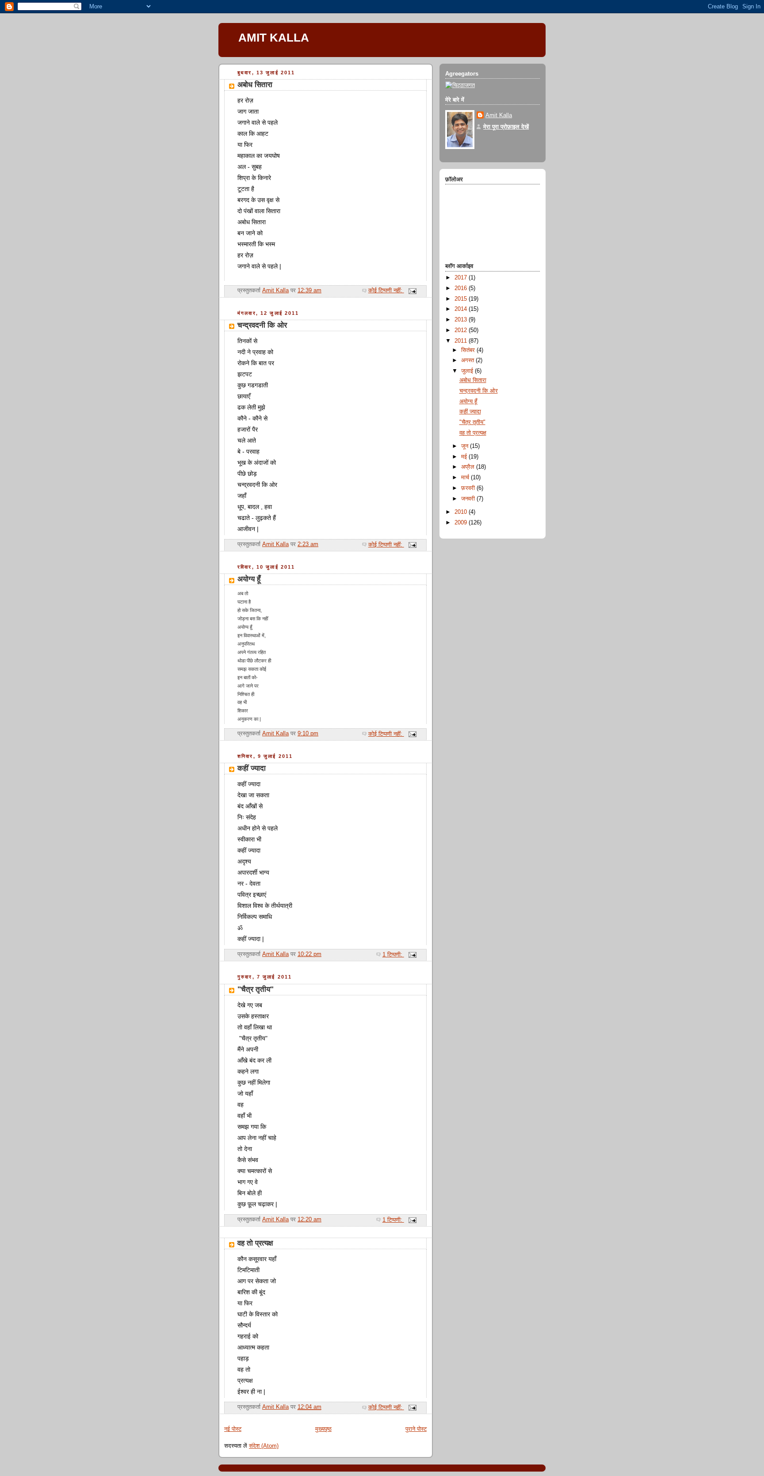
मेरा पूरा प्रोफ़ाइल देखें (506, 127)
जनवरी (469, 499)
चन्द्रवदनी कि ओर (262, 325)
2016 (462, 288)
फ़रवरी (469, 488)
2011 (462, 341)
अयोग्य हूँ (248, 579)
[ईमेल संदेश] (412, 290)
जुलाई (468, 371)
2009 (462, 523)
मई (465, 457)
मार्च (466, 477)
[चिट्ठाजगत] (460, 85)
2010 (462, 512)
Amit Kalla (498, 115)
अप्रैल (468, 467)
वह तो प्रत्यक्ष (255, 1243)
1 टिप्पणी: (393, 955)
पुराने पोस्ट (416, 1429)
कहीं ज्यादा (251, 768)
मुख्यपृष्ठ (323, 1429)
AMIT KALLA (273, 37)
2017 (462, 278)
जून (465, 446)
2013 (462, 320)
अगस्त (468, 360)
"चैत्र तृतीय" (255, 989)
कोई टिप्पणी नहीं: (386, 290)
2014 (462, 309)
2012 (462, 330)
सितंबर (469, 350)
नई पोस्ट (232, 1429)
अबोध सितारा (254, 84)
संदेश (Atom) (264, 1446)
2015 (462, 299)
